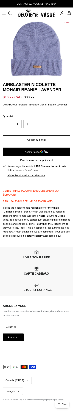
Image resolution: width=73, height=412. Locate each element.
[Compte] (61, 13)
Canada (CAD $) (14, 380)
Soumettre (13, 337)
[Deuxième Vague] (36, 13)
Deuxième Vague (17, 400)
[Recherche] (12, 13)
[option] (36, 49)
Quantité (8, 116)
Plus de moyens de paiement (36, 160)
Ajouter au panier (36, 139)
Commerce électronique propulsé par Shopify (44, 400)
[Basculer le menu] (4, 13)
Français (10, 391)
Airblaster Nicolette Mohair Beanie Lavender (42, 104)
